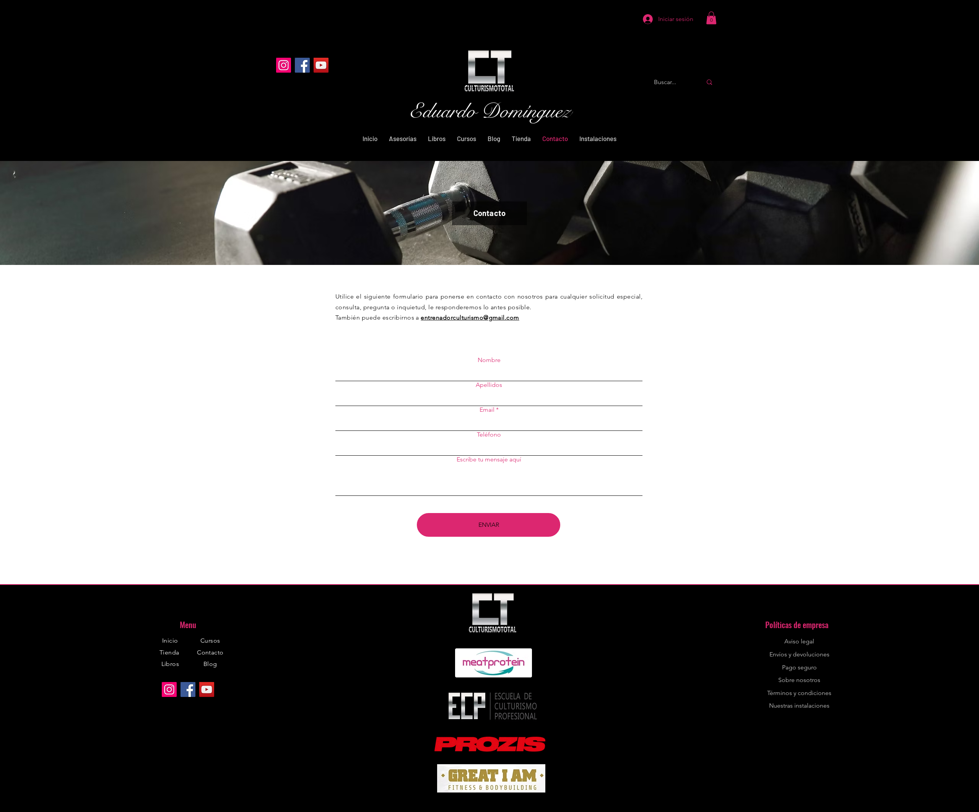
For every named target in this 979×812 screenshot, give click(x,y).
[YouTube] (321, 65)
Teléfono (489, 435)
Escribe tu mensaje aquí (489, 459)
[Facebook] (302, 65)
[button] (711, 17)
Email (487, 410)
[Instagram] (283, 65)
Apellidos (489, 385)
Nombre (489, 360)
